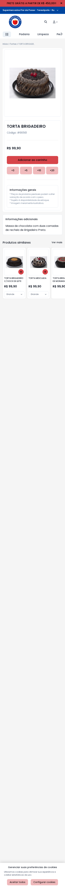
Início (5, 44)
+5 (26, 170)
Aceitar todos (17, 882)
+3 (12, 170)
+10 (39, 170)
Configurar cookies (44, 882)
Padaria (24, 34)
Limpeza (43, 34)
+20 (52, 170)
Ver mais (57, 242)
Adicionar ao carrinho (32, 160)
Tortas (13, 44)
